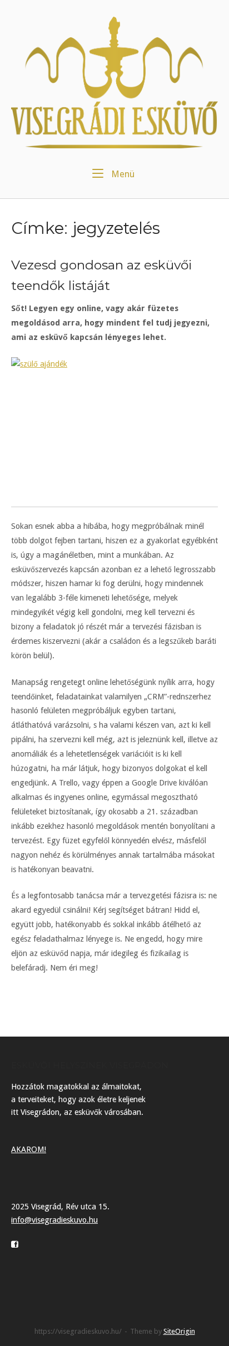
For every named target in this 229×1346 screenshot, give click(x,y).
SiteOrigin (179, 1331)
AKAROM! (28, 1149)
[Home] (114, 82)
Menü (122, 173)
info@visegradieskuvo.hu (54, 1219)
